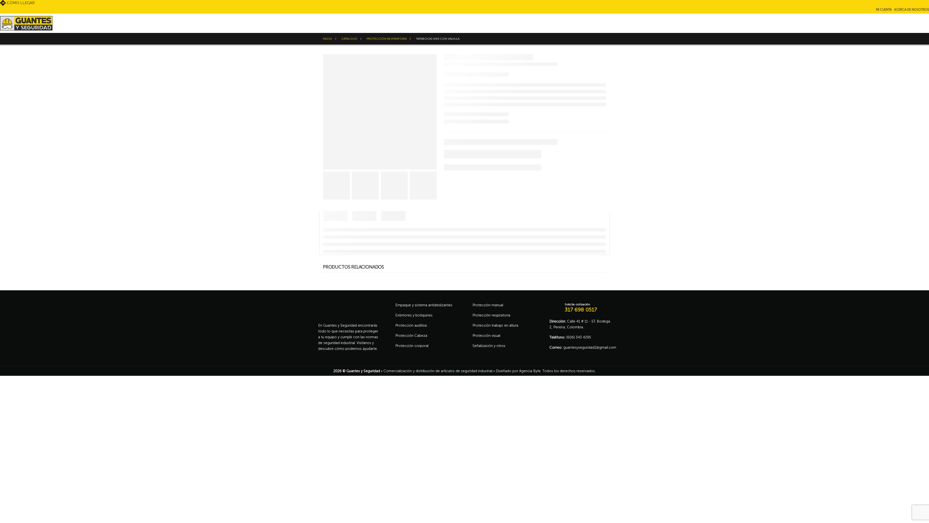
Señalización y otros (488, 346)
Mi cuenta (884, 9)
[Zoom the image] (348, 305)
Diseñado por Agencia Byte (518, 371)
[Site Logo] (26, 23)
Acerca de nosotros (911, 9)
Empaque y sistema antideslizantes (423, 305)
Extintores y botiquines (414, 315)
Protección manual (487, 305)
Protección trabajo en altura (495, 325)
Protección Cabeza (411, 335)
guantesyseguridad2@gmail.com (589, 347)
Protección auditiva (411, 325)
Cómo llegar (20, 2)
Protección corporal (411, 346)
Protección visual (486, 335)
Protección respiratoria (491, 315)
